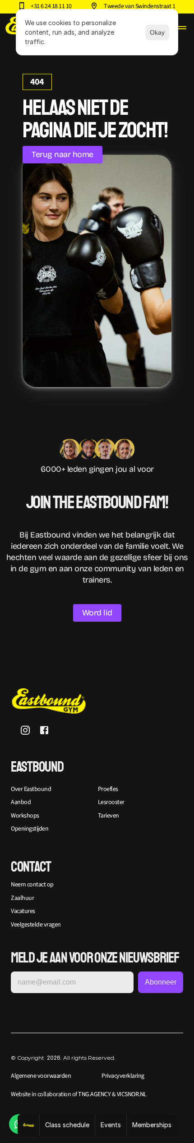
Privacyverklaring (123, 1075)
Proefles (108, 789)
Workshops (25, 815)
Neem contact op (32, 884)
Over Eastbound (31, 789)
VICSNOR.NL (131, 1094)
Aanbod (21, 802)
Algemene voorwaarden (41, 1075)
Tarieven (108, 815)
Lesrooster (111, 802)
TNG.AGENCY (94, 1094)
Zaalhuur (22, 898)
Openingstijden (29, 828)
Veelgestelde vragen (36, 924)
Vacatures (23, 911)
